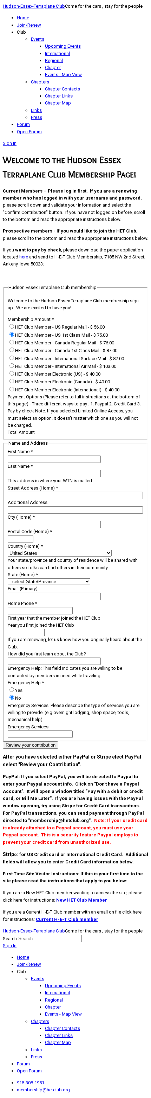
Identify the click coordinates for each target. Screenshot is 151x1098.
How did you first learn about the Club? (47, 653)
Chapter (53, 67)
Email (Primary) (23, 588)
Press (36, 117)
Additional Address (27, 502)
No (18, 698)
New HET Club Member (81, 900)
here (23, 257)
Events (37, 39)
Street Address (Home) (33, 488)
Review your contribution (30, 745)
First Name (20, 451)
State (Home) (23, 574)
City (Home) (21, 517)
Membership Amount (31, 319)
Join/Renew (29, 25)
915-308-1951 (30, 1082)
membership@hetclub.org (43, 1089)
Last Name (20, 466)
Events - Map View (63, 74)
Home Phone (22, 603)
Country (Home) (25, 546)
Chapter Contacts (62, 89)
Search (10, 938)
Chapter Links (59, 96)
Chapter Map (58, 103)
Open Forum (29, 131)
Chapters (40, 82)
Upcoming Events (63, 46)
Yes (18, 690)
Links (36, 110)
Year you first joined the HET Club (41, 625)
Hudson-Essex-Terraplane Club (34, 6)
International (57, 53)
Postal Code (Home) (30, 531)
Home (23, 17)
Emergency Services (28, 726)
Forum (23, 124)
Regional (54, 60)
